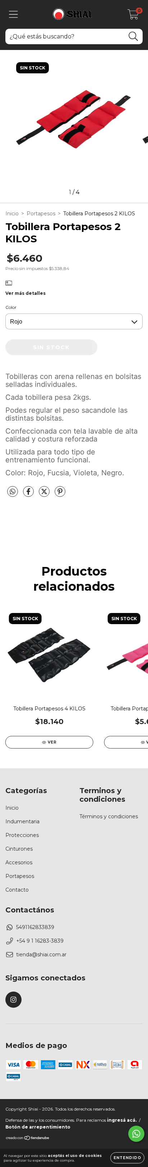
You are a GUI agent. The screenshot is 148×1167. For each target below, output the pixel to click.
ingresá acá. (122, 1120)
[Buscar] (133, 36)
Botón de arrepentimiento (37, 1127)
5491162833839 (35, 927)
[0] (133, 16)
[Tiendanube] (27, 1138)
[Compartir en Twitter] (45, 494)
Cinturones (19, 849)
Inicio (12, 213)
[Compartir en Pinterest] (60, 494)
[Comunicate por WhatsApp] (136, 1134)
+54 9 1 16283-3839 (40, 941)
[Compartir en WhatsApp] (12, 492)
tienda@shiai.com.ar (41, 954)
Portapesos (41, 213)
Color (11, 307)
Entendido (127, 1157)
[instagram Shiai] (13, 1000)
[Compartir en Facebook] (29, 494)
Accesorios (18, 862)
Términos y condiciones (108, 816)
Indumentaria (22, 821)
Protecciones (22, 835)
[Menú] (13, 14)
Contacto (17, 890)
